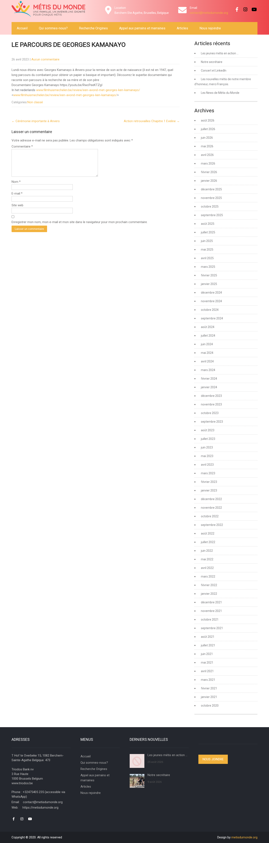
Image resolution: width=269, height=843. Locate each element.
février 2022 (209, 585)
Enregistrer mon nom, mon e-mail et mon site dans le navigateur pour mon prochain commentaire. (80, 222)
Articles (182, 28)
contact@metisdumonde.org (209, 12)
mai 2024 (207, 352)
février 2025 (209, 275)
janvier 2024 (209, 387)
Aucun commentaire (45, 59)
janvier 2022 (209, 593)
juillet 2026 (208, 129)
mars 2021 (208, 679)
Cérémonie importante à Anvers (36, 121)
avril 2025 (207, 258)
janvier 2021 (209, 697)
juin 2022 (207, 550)
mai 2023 (207, 456)
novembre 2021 (211, 611)
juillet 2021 (208, 645)
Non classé (35, 102)
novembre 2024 (211, 301)
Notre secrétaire (211, 62)
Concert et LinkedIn (213, 70)
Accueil (22, 28)
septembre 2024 (212, 318)
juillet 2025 (208, 232)
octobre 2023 (210, 413)
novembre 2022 (211, 507)
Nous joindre (213, 759)
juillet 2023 (208, 438)
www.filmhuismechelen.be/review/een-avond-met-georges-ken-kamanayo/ (88, 90)
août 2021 (207, 636)
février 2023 (209, 482)
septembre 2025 (212, 215)
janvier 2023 (209, 490)
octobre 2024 (210, 309)
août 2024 (207, 327)
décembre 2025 (211, 189)
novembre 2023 (211, 404)
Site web (17, 205)
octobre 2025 (210, 206)
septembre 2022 (212, 525)
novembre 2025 (211, 198)
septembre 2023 (212, 421)
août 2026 (207, 120)
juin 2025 (207, 241)
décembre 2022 (211, 499)
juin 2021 (207, 654)
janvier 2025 (209, 284)
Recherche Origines (93, 28)
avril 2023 (207, 464)
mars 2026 (208, 163)
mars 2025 (208, 266)
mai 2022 (207, 559)
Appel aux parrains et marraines (142, 28)
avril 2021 (207, 671)
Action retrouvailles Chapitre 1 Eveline (152, 121)
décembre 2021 (211, 602)
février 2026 (209, 172)
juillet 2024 (208, 335)
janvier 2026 (209, 180)
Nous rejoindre (210, 28)
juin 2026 (207, 137)
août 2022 (207, 533)
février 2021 (209, 688)
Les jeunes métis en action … (220, 53)
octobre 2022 (210, 516)
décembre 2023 (211, 395)
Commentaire (22, 146)
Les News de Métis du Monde (220, 92)
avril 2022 (207, 568)
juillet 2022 (208, 542)
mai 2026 (207, 146)
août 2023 (207, 430)
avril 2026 (207, 155)
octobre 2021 (210, 619)
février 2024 (209, 378)
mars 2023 (208, 473)
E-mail (17, 193)
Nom (16, 182)
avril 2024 (207, 361)
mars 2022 (208, 576)
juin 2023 (207, 447)
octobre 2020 (210, 705)
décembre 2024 (211, 292)
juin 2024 (207, 344)
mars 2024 (208, 370)
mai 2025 (207, 249)
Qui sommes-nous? (53, 28)
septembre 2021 (212, 628)
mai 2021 (207, 662)
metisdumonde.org (244, 837)
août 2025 (207, 223)
